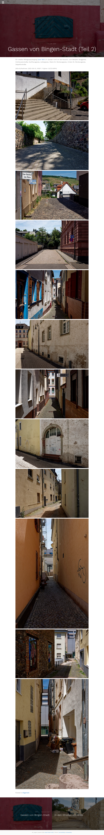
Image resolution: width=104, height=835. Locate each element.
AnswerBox (69, 832)
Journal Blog (61, 832)
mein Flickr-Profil (49, 832)
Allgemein (25, 793)
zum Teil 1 (41, 59)
